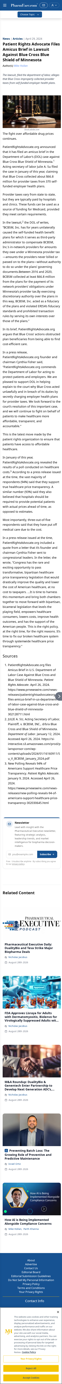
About (31, 1260)
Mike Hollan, (15, 1228)
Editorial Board (31, 1272)
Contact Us (31, 1268)
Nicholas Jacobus (17, 957)
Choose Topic (27, 14)
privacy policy (18, 864)
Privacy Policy (31, 1284)
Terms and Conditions (31, 1288)
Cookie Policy (29, 1352)
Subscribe (45, 854)
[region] (31, 1345)
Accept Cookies (31, 1377)
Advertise (31, 1264)
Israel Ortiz (14, 1163)
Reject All (31, 1368)
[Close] (58, 1312)
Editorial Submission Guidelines (31, 1276)
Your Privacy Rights (31, 1292)
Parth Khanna (31, 1228)
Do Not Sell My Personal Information (31, 1280)
